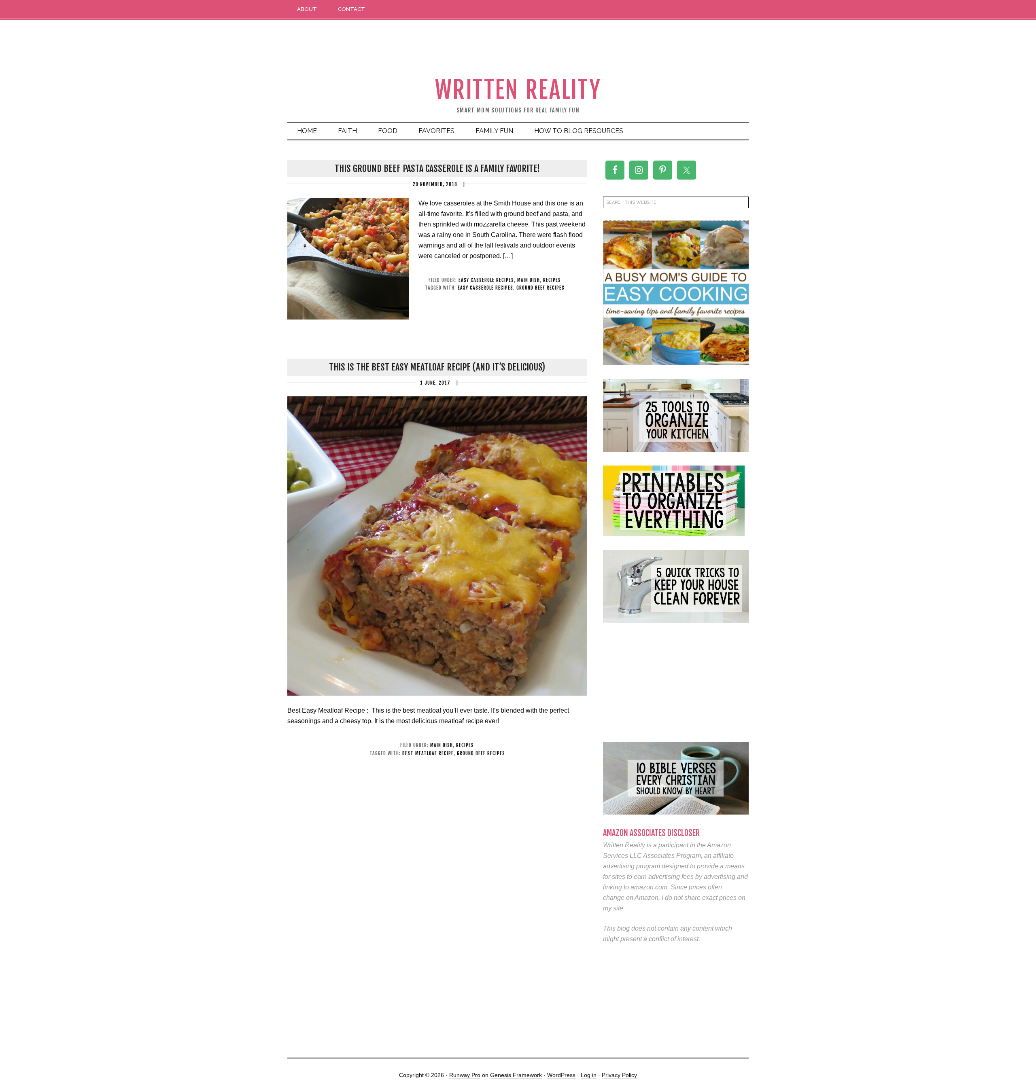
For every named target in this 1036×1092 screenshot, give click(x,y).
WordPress (561, 1075)
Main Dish (528, 280)
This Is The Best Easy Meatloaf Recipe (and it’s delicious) (437, 367)
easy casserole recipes (486, 280)
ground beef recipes (540, 288)
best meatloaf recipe (428, 753)
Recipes (552, 280)
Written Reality (518, 89)
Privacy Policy (619, 1075)
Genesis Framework (516, 1075)
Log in (589, 1075)
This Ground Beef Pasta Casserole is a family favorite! (437, 168)
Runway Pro (464, 1075)
